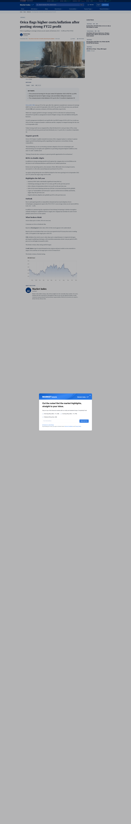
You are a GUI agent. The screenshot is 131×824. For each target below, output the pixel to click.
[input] (60, 421)
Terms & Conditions (69, 426)
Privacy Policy (78, 426)
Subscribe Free (84, 421)
